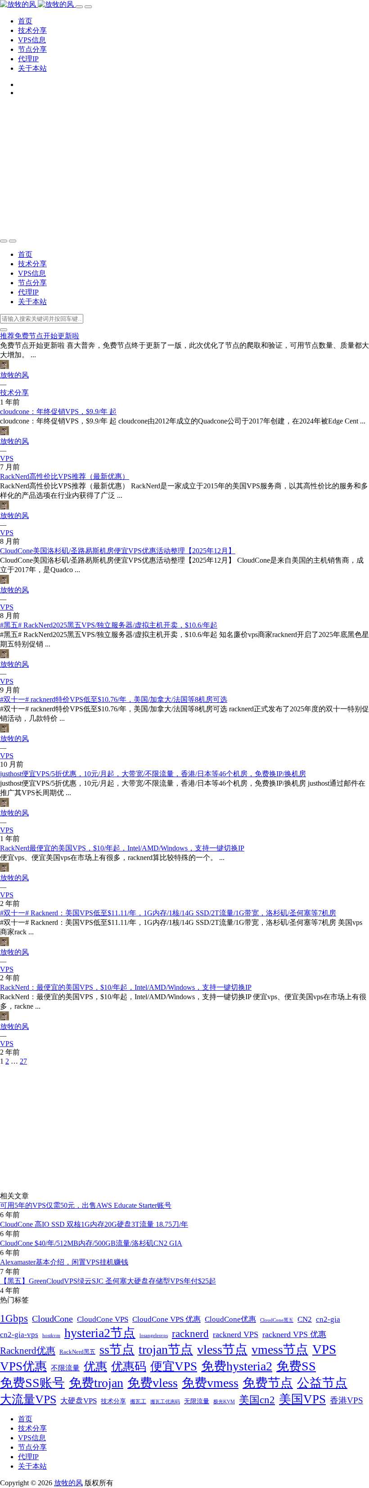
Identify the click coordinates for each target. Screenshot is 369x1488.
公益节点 (322, 1383)
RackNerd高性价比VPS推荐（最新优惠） (64, 476)
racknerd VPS (235, 1334)
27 (23, 1061)
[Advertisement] (184, 167)
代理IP (28, 59)
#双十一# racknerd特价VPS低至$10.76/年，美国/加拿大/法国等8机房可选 (113, 699)
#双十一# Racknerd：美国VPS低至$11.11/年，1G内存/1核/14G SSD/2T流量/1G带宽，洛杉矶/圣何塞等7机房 (168, 913)
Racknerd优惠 (27, 1350)
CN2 (304, 1319)
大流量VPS (28, 1399)
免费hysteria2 (236, 1366)
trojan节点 (166, 1349)
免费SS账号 (32, 1383)
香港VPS (346, 1400)
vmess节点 (280, 1349)
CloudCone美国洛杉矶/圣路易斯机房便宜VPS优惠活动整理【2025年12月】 (117, 551)
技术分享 (32, 30)
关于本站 (32, 68)
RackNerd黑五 (77, 1352)
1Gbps (14, 1318)
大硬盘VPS (78, 1400)
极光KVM (224, 1401)
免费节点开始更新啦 (39, 336)
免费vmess (210, 1383)
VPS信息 (32, 40)
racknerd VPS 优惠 (294, 1334)
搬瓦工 (138, 1401)
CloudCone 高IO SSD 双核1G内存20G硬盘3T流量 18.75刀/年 (94, 1224)
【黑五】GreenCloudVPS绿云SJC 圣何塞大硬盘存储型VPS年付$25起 (108, 1281)
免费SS (296, 1366)
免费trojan (96, 1383)
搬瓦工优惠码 (165, 1401)
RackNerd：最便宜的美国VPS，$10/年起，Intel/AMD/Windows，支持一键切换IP (126, 987)
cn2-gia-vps (19, 1334)
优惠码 (128, 1366)
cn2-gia (328, 1319)
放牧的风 (14, 375)
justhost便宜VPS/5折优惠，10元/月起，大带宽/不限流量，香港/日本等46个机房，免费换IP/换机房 (153, 774)
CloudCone (52, 1319)
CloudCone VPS (102, 1319)
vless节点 (222, 1349)
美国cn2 (257, 1400)
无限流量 (196, 1401)
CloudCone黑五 (276, 1320)
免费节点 (268, 1383)
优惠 (95, 1366)
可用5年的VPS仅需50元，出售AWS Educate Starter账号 (85, 1205)
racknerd (190, 1333)
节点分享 (32, 49)
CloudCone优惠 (230, 1319)
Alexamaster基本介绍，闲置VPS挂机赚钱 (64, 1262)
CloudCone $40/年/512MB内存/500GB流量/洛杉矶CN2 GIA (91, 1243)
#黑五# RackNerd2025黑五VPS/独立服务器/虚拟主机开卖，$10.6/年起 (108, 625)
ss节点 (117, 1349)
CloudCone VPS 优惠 (166, 1319)
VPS (7, 458)
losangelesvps (154, 1335)
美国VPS (302, 1399)
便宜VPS (173, 1366)
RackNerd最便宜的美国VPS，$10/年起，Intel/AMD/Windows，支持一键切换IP (122, 848)
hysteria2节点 (99, 1333)
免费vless (152, 1383)
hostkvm (51, 1335)
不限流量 (65, 1368)
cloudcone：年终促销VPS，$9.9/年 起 (58, 411)
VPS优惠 (23, 1366)
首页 (25, 21)
